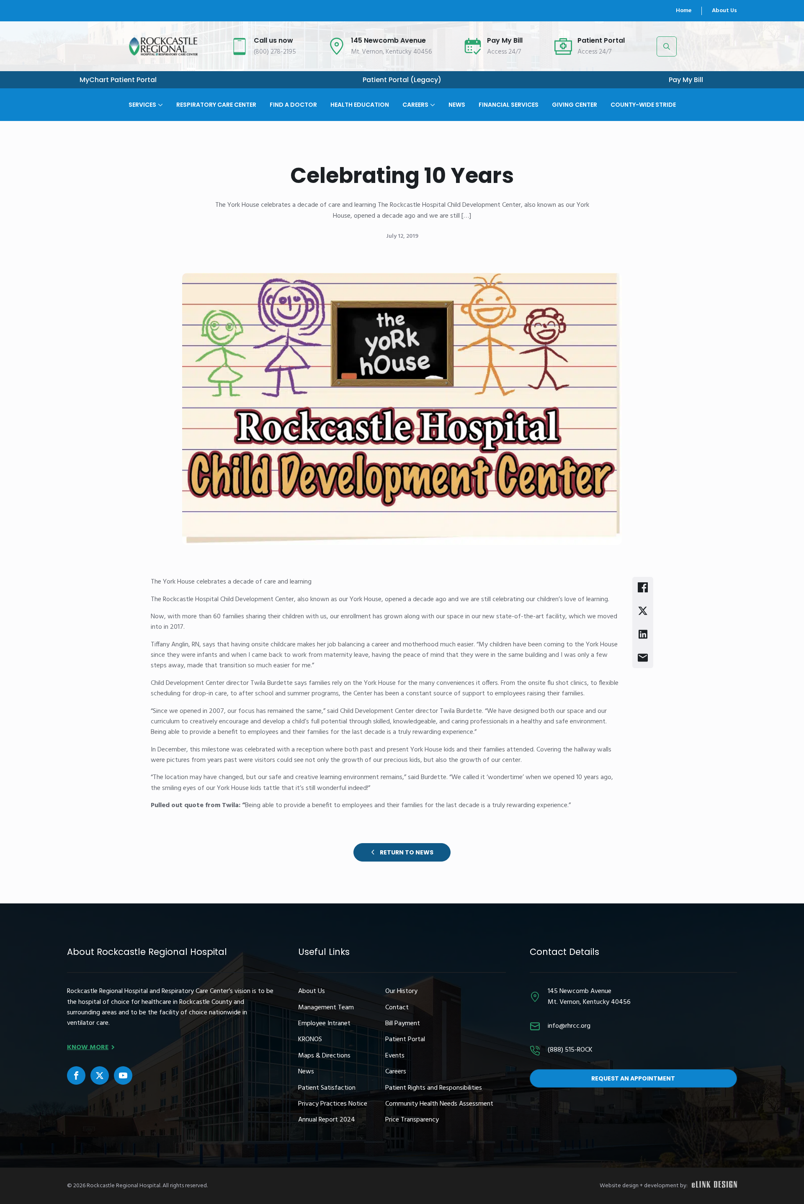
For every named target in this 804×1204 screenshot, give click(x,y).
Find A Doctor (293, 104)
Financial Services (509, 104)
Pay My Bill (686, 80)
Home (683, 10)
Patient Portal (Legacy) (402, 80)
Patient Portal (405, 1039)
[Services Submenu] (159, 98)
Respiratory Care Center (216, 104)
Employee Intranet (324, 1024)
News (456, 104)
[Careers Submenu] (431, 98)
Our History (401, 991)
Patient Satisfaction (327, 1088)
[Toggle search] (667, 46)
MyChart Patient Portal (118, 80)
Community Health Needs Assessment (439, 1104)
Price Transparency (412, 1120)
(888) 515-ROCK (570, 1050)
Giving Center (574, 104)
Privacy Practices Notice (332, 1104)
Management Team (326, 1008)
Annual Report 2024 (326, 1120)
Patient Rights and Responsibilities (433, 1088)
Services (142, 104)
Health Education (359, 104)
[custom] (76, 1075)
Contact (397, 1008)
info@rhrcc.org (569, 1026)
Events (395, 1056)
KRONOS (310, 1039)
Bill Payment (402, 1024)
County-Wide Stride (643, 104)
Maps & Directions (324, 1056)
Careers (415, 104)
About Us (724, 10)
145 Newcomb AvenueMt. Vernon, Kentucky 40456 (589, 996)
